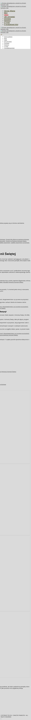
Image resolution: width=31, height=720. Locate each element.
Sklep (6, 15)
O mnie (7, 22)
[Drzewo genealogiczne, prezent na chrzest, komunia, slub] (15, 5)
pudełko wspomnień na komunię (20, 242)
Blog (5, 13)
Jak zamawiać (9, 17)
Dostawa (7, 19)
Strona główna (9, 11)
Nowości (7, 21)
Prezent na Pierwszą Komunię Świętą (16, 241)
